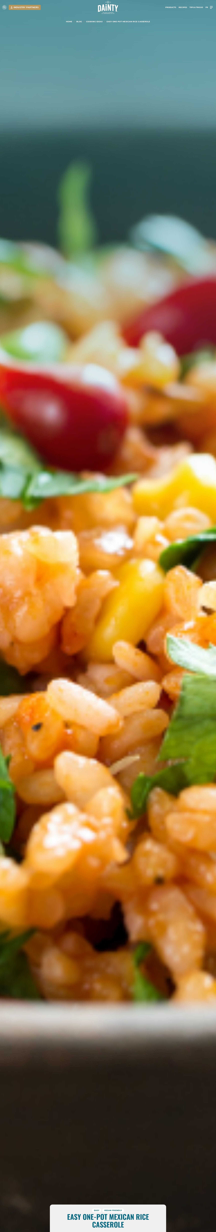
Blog (79, 21)
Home (69, 21)
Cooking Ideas (94, 21)
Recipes (183, 7)
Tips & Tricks (196, 7)
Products (170, 7)
